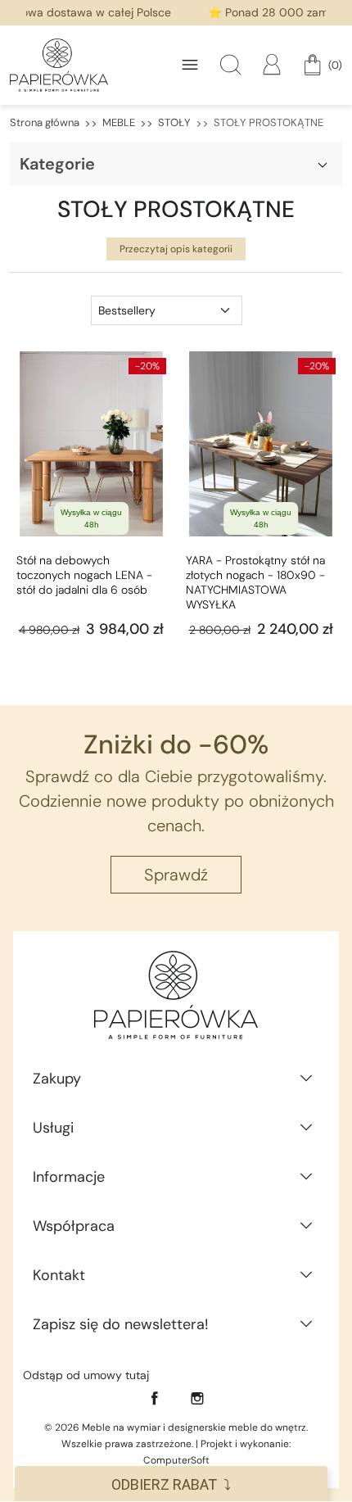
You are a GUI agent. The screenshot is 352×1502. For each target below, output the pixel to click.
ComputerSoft (176, 1460)
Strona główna (44, 122)
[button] (230, 64)
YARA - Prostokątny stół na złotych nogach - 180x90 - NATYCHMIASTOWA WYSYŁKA (255, 582)
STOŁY (174, 122)
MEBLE (118, 122)
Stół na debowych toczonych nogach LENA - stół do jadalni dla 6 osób (84, 575)
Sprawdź (176, 874)
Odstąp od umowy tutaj (86, 1375)
